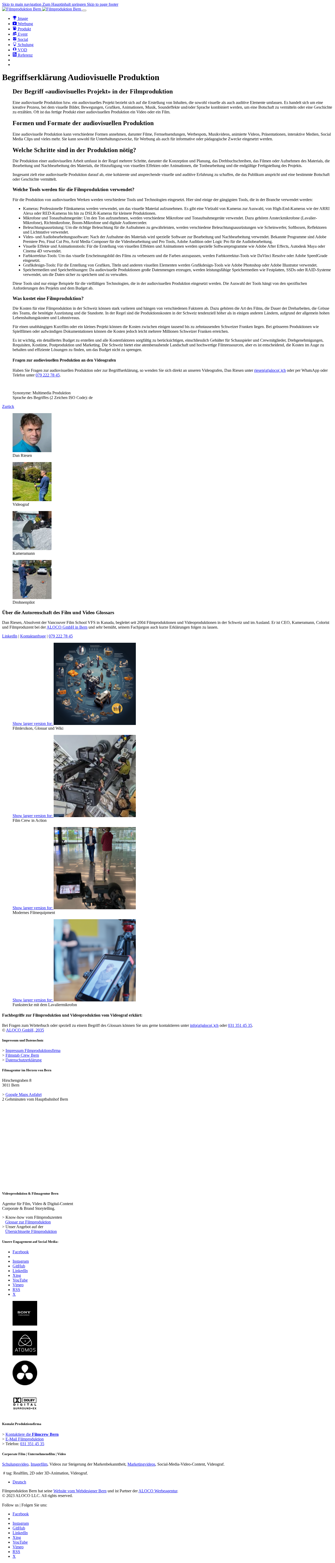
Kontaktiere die (32, 1434)
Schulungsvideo (15, 1464)
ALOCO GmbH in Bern (67, 627)
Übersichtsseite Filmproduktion (31, 1231)
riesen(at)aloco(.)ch (270, 370)
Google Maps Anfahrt (23, 1094)
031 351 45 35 (240, 1025)
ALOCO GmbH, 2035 (25, 1030)
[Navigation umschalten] (84, 10)
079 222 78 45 (48, 375)
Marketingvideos (141, 1464)
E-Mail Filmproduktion (24, 1439)
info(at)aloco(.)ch (204, 1025)
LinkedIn (9, 636)
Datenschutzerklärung (23, 1060)
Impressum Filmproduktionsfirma (32, 1050)
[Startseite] (42, 9)
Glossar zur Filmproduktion (28, 1222)
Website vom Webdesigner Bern (80, 1491)
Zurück (8, 406)
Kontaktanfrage (33, 636)
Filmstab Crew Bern (22, 1055)
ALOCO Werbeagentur (157, 1491)
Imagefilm (39, 1464)
